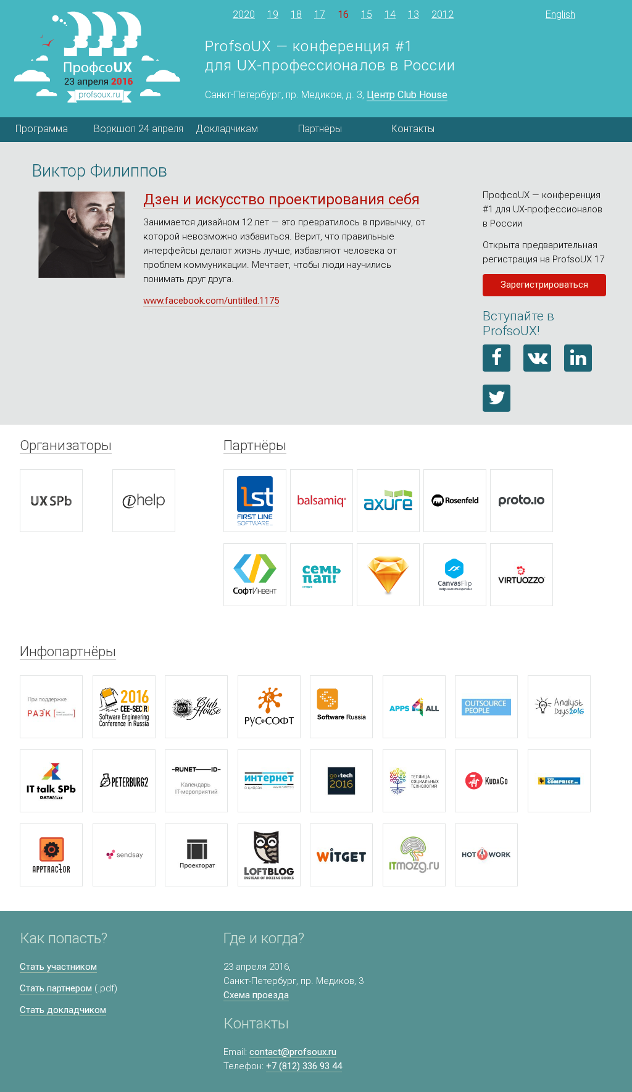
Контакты (412, 129)
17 (319, 14)
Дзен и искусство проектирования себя (281, 199)
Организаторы (66, 445)
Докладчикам (227, 129)
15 (366, 14)
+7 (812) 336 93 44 (304, 1066)
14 (390, 14)
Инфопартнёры (68, 651)
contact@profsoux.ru (292, 1051)
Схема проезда (256, 995)
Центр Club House (407, 95)
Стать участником (58, 966)
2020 (244, 14)
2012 (442, 14)
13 (413, 14)
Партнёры (320, 129)
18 (296, 14)
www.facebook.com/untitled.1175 (211, 300)
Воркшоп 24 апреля (137, 129)
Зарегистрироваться (544, 284)
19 (272, 14)
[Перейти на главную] (97, 57)
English (560, 14)
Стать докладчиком (63, 1009)
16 (343, 14)
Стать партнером (56, 988)
